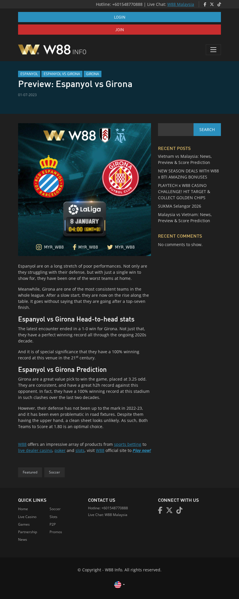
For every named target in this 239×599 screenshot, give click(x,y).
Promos (56, 531)
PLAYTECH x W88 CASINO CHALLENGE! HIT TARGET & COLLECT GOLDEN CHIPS (184, 191)
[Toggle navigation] (213, 49)
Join (119, 29)
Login (119, 17)
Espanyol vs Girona (62, 73)
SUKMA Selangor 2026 (179, 206)
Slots (53, 516)
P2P (53, 524)
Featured (30, 472)
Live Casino (27, 516)
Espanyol (29, 73)
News (22, 539)
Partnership (27, 531)
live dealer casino (35, 450)
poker (60, 450)
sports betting (127, 444)
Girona (92, 73)
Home (23, 508)
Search (207, 129)
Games (24, 524)
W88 (22, 444)
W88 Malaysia (180, 4)
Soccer (54, 472)
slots (80, 450)
